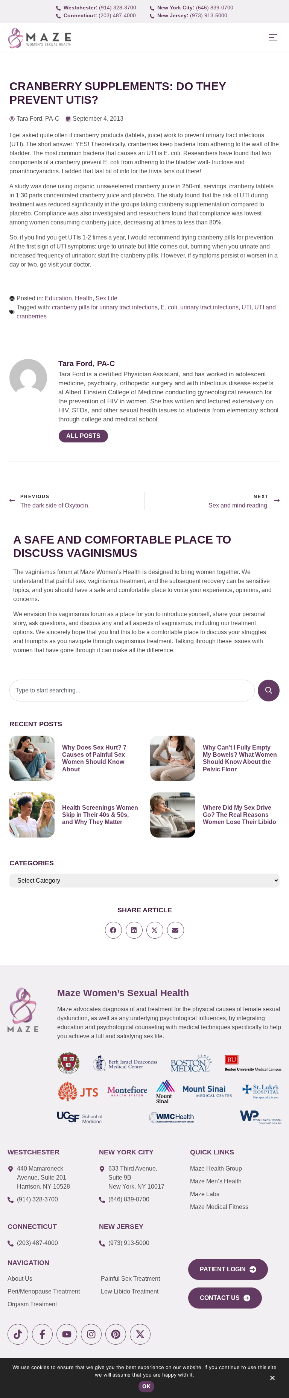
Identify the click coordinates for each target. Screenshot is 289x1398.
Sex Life (106, 298)
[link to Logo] (39, 38)
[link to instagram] (91, 1334)
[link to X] (140, 1334)
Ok (146, 1386)
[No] (272, 1379)
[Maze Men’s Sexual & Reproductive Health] (23, 1010)
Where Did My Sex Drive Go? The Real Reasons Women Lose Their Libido (239, 814)
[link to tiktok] (18, 1334)
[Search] (269, 690)
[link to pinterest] (115, 1334)
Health (84, 298)
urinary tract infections (209, 307)
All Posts (83, 436)
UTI (246, 307)
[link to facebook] (42, 1334)
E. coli (169, 307)
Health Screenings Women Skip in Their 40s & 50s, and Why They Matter (100, 814)
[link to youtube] (66, 1334)
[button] (273, 38)
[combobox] (132, 690)
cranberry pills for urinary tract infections (105, 307)
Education (58, 298)
